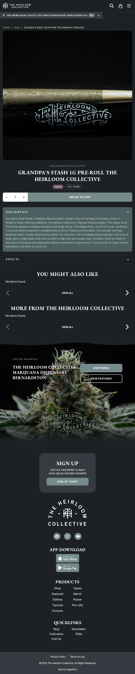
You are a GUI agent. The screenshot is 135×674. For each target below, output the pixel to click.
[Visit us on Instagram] (67, 536)
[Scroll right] (126, 293)
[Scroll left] (8, 293)
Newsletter (79, 629)
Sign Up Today (67, 481)
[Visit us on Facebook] (56, 536)
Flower (77, 599)
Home (6, 27)
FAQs (78, 634)
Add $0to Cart (80, 197)
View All (67, 292)
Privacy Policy (58, 656)
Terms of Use (77, 656)
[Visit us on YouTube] (78, 536)
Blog (56, 629)
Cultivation (56, 634)
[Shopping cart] (120, 6)
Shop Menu (101, 367)
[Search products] (111, 6)
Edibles (57, 599)
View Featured (101, 378)
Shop (17, 27)
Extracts (57, 610)
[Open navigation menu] (129, 6)
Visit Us (56, 639)
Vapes (77, 588)
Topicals (57, 605)
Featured (57, 594)
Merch (77, 594)
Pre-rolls (77, 605)
